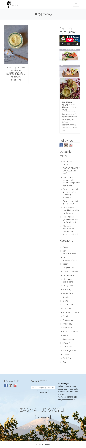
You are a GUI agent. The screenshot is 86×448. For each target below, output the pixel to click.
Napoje (66, 295)
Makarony (67, 287)
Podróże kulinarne (71, 310)
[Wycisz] (76, 44)
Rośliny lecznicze (70, 329)
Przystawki (67, 325)
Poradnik (67, 314)
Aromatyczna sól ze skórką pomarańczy (16, 70)
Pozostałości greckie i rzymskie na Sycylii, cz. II (71, 217)
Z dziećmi (67, 356)
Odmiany (67, 306)
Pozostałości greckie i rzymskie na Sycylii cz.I (71, 208)
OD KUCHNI (68, 302)
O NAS (65, 298)
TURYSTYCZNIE (70, 344)
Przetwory (67, 321)
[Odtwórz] (62, 44)
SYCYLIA (66, 340)
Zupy (65, 359)
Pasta (65, 244)
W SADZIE (67, 352)
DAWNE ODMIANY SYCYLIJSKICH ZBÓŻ (71, 168)
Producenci (68, 317)
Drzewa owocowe (71, 269)
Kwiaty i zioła (68, 283)
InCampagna (68, 273)
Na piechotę (68, 291)
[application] (69, 40)
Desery (66, 261)
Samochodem (69, 336)
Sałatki (65, 333)
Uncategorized (69, 348)
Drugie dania (68, 265)
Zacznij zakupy (43, 414)
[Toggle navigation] (76, 4)
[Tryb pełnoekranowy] (78, 44)
